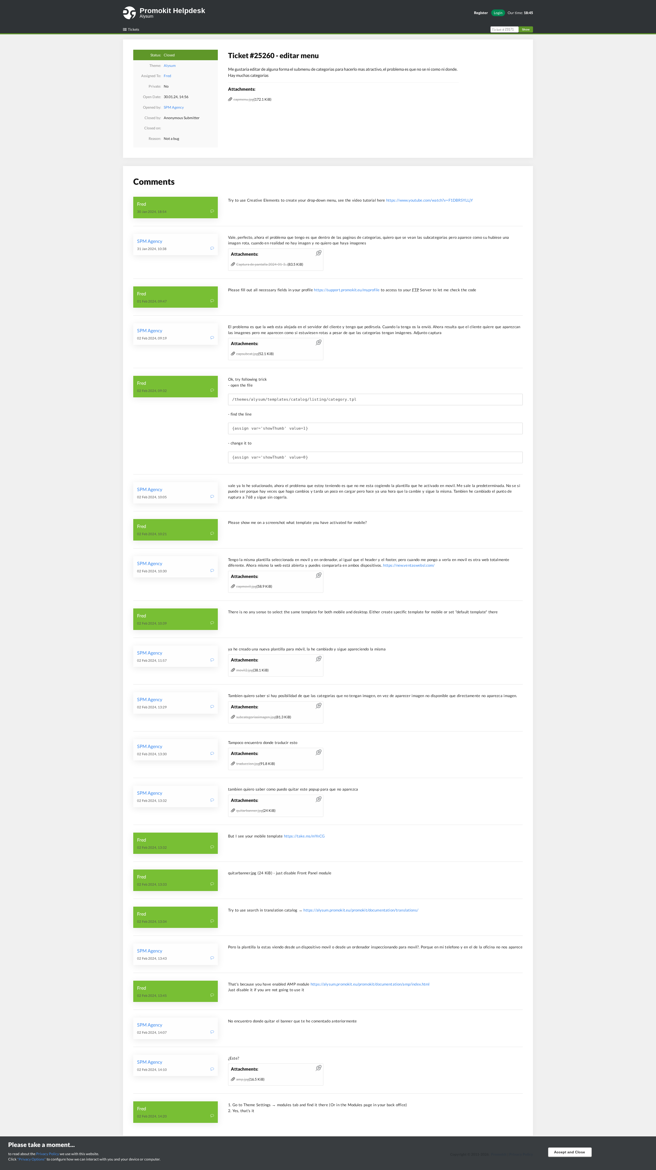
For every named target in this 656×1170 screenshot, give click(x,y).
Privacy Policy (47, 1154)
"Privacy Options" (31, 1159)
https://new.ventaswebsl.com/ (409, 565)
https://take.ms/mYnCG (304, 836)
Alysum (170, 65)
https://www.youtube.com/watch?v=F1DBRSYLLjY (429, 200)
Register (481, 13)
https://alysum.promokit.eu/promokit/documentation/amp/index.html (370, 984)
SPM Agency (174, 107)
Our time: (520, 13)
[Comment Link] (212, 211)
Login (498, 13)
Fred (167, 76)
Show (526, 29)
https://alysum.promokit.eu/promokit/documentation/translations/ (360, 910)
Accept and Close (569, 1152)
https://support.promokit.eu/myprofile (347, 289)
